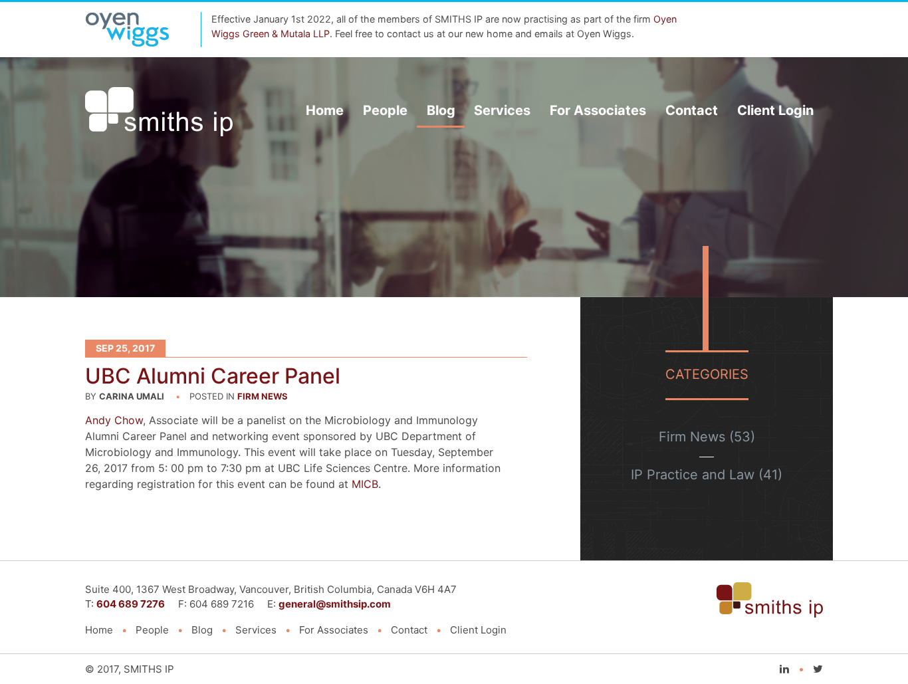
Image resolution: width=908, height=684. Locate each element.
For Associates (598, 110)
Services (502, 110)
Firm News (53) (707, 437)
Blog (441, 110)
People (385, 110)
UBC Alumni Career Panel (212, 376)
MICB (365, 484)
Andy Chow (114, 420)
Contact (691, 110)
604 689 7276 (130, 604)
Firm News (262, 396)
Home (325, 110)
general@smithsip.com (335, 604)
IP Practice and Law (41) (706, 475)
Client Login (775, 110)
